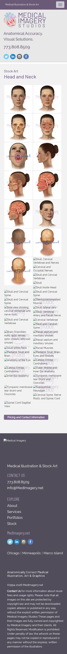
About (12, 506)
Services (14, 512)
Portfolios (15, 517)
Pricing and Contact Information (26, 417)
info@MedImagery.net (25, 488)
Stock (12, 523)
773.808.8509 (17, 46)
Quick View (18, 109)
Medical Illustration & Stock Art (22, 4)
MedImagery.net (18, 532)
